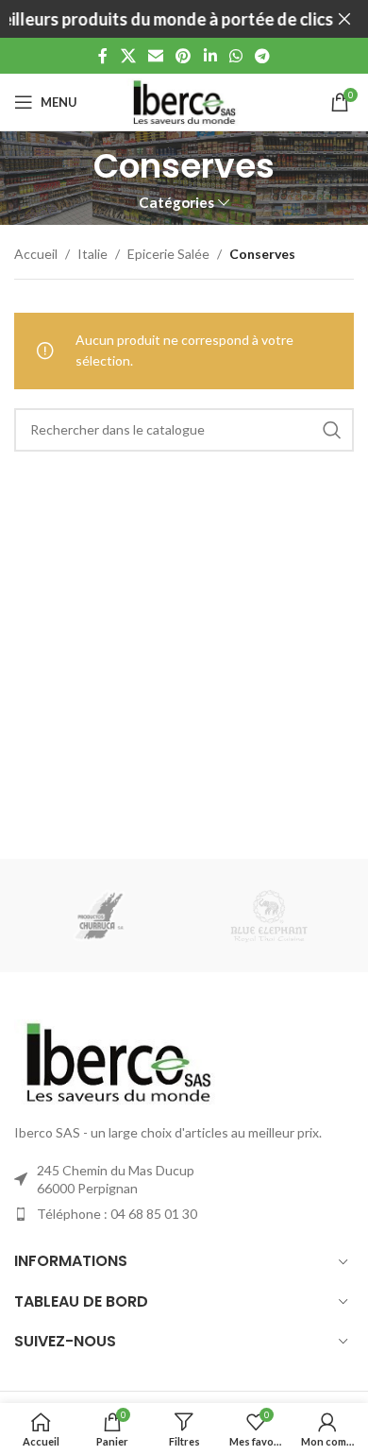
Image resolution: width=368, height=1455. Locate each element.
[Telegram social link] (262, 56)
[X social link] (128, 56)
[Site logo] (184, 101)
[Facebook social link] (103, 56)
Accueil (36, 254)
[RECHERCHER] (332, 430)
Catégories (176, 203)
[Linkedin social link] (210, 56)
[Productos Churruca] (99, 915)
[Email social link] (155, 56)
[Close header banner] (344, 19)
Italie (92, 254)
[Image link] (118, 1061)
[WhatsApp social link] (235, 56)
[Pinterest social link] (183, 56)
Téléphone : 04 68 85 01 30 (117, 1214)
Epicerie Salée (168, 254)
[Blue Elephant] (269, 915)
